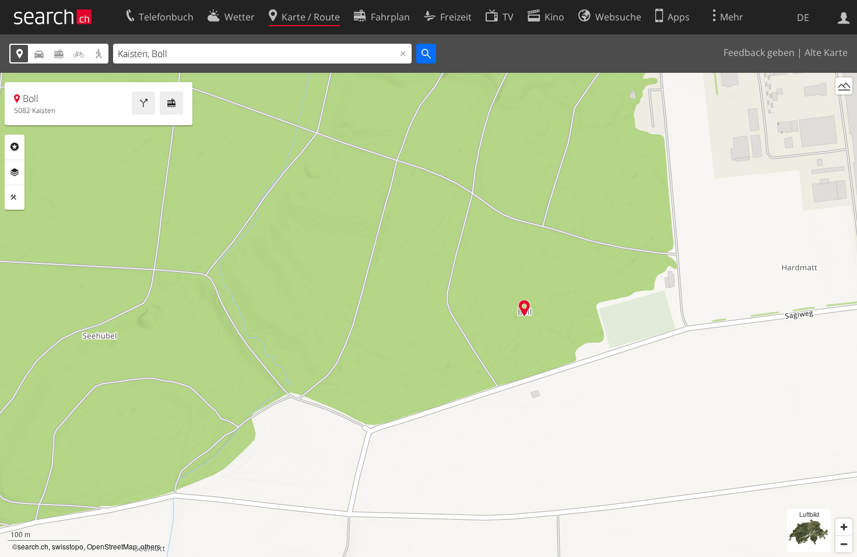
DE (803, 17)
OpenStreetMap (112, 546)
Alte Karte (826, 52)
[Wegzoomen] (843, 543)
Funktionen (14, 197)
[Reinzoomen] (843, 527)
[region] (428, 315)
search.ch (32, 546)
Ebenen (14, 172)
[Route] (143, 103)
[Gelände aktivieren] (843, 85)
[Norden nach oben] (843, 107)
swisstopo (67, 546)
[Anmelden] (844, 17)
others (150, 546)
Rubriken (14, 147)
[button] (524, 308)
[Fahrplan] (171, 103)
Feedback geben (759, 52)
